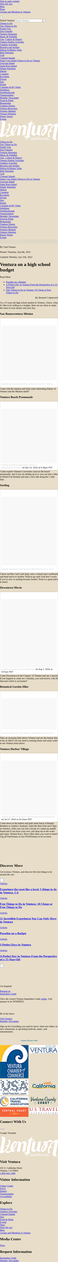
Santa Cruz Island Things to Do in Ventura (20, 60)
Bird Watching (7, 52)
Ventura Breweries (8, 108)
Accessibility (6, 1196)
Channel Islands (7, 58)
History (3, 1191)
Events (3, 119)
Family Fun (5, 28)
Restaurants (5, 103)
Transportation (7, 95)
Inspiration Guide (8, 1258)
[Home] (29, 139)
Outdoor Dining (7, 106)
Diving (3, 79)
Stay (2, 82)
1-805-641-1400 (7, 1173)
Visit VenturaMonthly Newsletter (9, 1020)
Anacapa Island (7, 63)
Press (2, 9)
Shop (2, 1225)
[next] (2, 880)
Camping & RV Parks (10, 87)
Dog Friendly (6, 31)
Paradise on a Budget (16, 282)
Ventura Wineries (8, 114)
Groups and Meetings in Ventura (15, 12)
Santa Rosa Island (8, 66)
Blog (2, 6)
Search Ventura (7, 20)
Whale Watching (8, 68)
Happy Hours (6, 116)
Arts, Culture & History (11, 39)
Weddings (4, 90)
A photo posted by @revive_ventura (18, 384)
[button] (29, 241)
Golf (2, 55)
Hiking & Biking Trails (11, 50)
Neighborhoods (7, 92)
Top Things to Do (8, 26)
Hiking (3, 71)
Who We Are (6, 4)
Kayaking (4, 76)
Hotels (3, 84)
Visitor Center (6, 1186)
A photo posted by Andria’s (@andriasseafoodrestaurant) (28, 817)
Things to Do (6, 23)
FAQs (3, 1188)
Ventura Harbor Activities (12, 42)
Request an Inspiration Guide (8, 992)
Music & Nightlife (8, 36)
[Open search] (1, 17)
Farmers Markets (8, 111)
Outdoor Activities (8, 44)
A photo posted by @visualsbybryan (18, 669)
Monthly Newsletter (9, 98)
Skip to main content (9, 1)
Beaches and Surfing (9, 47)
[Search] (44, 20)
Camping (4, 74)
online (44, 999)
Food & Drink (6, 100)
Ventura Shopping (8, 34)
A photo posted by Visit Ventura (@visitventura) (23, 569)
